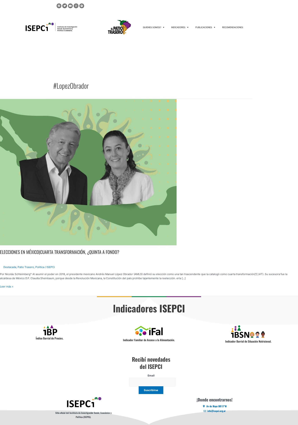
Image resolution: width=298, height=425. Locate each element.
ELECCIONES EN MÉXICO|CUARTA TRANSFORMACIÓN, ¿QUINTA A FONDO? (59, 252)
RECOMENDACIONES (232, 27)
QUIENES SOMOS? (152, 27)
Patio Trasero (26, 267)
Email (151, 375)
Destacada (9, 267)
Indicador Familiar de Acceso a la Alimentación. (149, 340)
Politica (39, 267)
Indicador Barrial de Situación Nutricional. (248, 341)
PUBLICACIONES (203, 27)
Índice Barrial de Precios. (49, 338)
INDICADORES (178, 27)
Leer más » (6, 286)
